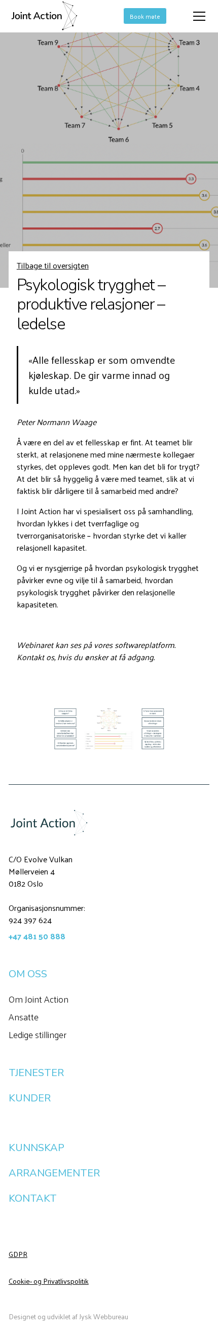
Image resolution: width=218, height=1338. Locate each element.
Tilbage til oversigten (53, 265)
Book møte (145, 16)
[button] (197, 16)
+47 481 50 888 (37, 936)
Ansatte (24, 1016)
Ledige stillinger (37, 1034)
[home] (44, 16)
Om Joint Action (38, 999)
